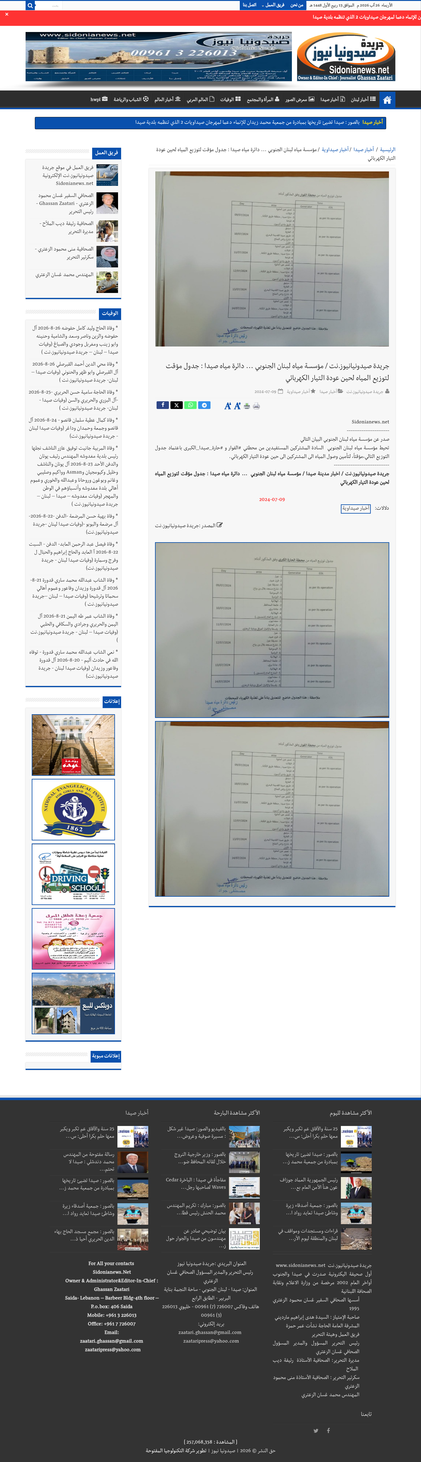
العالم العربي (197, 100)
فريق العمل (275, 5)
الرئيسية (387, 150)
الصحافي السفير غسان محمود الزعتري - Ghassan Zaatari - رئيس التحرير (64, 204)
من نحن (297, 5)
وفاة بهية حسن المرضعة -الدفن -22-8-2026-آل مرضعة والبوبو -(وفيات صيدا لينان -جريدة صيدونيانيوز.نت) (73, 525)
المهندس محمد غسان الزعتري (64, 275)
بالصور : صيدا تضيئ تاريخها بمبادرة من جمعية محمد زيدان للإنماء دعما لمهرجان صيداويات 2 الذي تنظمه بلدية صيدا (247, 118)
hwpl (95, 100)
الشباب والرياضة (127, 100)
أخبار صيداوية (335, 150)
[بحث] (30, 5)
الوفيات (227, 100)
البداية (387, 100)
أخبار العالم (164, 100)
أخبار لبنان (360, 100)
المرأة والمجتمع (260, 100)
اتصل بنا (249, 5)
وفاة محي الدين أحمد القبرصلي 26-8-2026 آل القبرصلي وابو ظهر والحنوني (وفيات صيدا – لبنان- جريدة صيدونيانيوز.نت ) (74, 373)
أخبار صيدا (330, 100)
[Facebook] (328, 1431)
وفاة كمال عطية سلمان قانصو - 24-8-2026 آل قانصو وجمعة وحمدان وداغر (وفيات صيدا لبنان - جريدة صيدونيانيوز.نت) (73, 429)
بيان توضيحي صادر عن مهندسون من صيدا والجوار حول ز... (196, 1239)
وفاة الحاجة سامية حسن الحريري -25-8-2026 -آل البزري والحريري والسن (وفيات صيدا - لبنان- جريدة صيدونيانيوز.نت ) (73, 401)
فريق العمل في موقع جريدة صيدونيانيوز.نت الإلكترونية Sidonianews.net (67, 176)
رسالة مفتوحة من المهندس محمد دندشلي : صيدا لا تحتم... (88, 1162)
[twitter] (316, 1431)
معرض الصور (296, 100)
